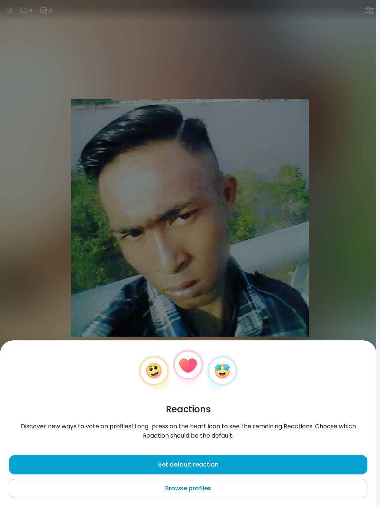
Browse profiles (188, 488)
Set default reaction (188, 464)
